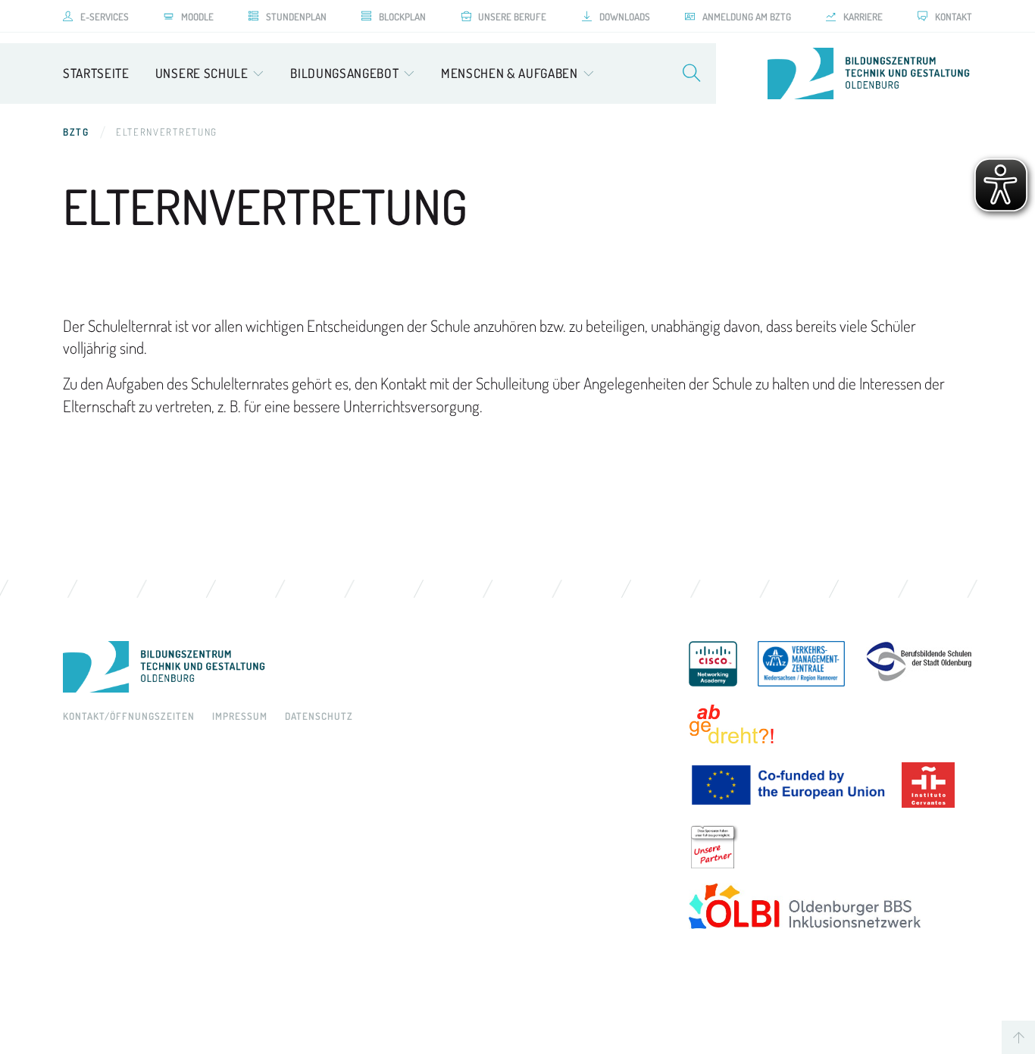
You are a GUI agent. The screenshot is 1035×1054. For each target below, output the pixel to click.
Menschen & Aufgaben (509, 73)
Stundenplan (296, 17)
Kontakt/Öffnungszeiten (129, 716)
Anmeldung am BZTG (746, 17)
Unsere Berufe (512, 17)
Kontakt (953, 17)
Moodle (197, 17)
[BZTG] (360, 667)
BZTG (76, 132)
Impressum (239, 716)
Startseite (96, 73)
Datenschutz (319, 716)
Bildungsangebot (344, 73)
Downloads (624, 17)
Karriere (863, 17)
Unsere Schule (202, 73)
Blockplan (402, 17)
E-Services (104, 17)
